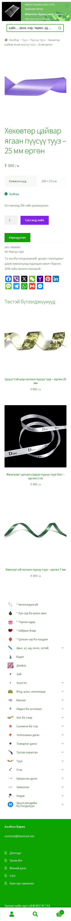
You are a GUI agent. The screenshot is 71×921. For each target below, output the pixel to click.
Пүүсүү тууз (38, 40)
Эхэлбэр (14, 40)
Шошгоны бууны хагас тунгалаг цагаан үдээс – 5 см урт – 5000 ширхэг (44, 14)
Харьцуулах (17, 237)
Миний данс (18, 868)
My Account (12, 914)
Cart (54, 911)
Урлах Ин (16, 860)
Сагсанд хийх (34, 220)
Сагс (13, 876)
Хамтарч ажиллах (22, 883)
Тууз (25, 40)
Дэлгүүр (15, 853)
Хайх (35, 914)
